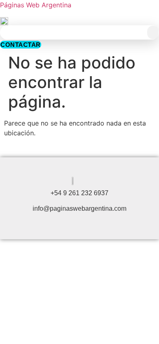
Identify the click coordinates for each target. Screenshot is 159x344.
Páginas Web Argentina (35, 5)
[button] (153, 32)
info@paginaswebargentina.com (79, 208)
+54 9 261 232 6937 (79, 193)
